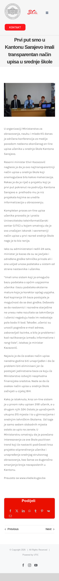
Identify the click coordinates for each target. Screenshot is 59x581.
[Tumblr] (36, 511)
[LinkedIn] (23, 511)
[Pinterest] (42, 511)
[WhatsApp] (29, 511)
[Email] (10, 516)
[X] (17, 511)
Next (48, 529)
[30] (32, 11)
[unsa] (12, 4)
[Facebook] (10, 511)
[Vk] (48, 511)
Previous (13, 529)
